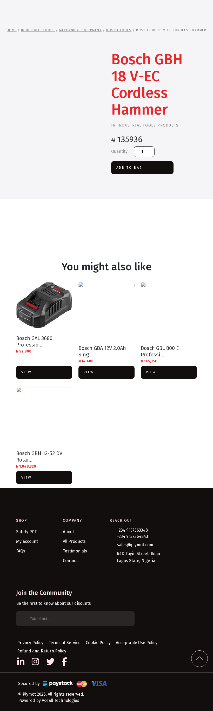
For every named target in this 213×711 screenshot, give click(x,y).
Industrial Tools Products (148, 125)
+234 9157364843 (132, 536)
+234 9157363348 (132, 530)
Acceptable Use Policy (136, 642)
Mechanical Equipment (80, 30)
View (26, 372)
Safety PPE (26, 531)
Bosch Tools (118, 30)
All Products (74, 541)
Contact (70, 560)
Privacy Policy (30, 642)
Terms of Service (65, 642)
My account (27, 541)
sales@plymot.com (135, 544)
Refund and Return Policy (41, 651)
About (68, 531)
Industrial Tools (38, 30)
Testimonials (75, 551)
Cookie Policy (98, 642)
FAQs (20, 551)
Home (12, 30)
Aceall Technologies (60, 700)
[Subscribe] (126, 618)
